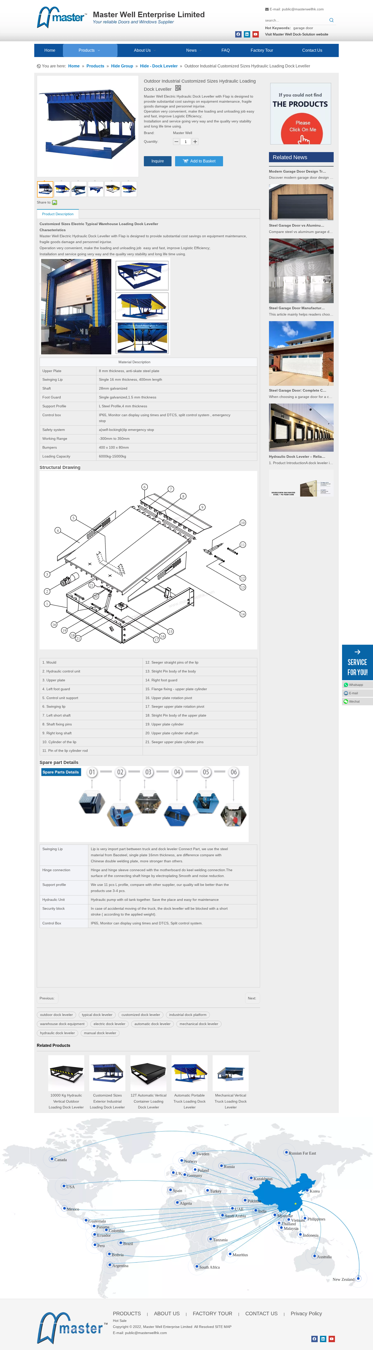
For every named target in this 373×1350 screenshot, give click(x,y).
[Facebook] (238, 34)
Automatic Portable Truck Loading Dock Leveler (190, 1101)
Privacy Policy (306, 1313)
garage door (303, 28)
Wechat (354, 701)
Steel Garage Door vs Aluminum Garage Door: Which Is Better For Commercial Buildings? (297, 210)
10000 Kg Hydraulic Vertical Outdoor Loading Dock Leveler (66, 1101)
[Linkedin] (247, 34)
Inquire (157, 161)
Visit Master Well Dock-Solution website (296, 34)
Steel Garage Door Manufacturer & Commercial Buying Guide (297, 292)
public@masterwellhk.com (303, 9)
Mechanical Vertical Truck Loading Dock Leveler (231, 1101)
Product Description (58, 214)
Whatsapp (356, 685)
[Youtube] (255, 34)
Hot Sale (120, 1321)
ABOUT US (167, 1313)
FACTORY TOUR (212, 1313)
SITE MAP (223, 1327)
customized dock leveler (141, 1015)
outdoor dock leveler (56, 1015)
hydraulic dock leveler (57, 1033)
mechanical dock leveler (199, 1024)
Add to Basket (202, 161)
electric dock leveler (109, 1024)
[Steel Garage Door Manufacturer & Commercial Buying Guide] (301, 286)
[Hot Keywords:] (331, 20)
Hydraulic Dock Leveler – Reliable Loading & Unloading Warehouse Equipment (297, 441)
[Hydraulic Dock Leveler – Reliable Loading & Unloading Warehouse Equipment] (301, 435)
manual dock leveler (100, 1033)
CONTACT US (261, 1313)
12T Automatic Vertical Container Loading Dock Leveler (148, 1101)
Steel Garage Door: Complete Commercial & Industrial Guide (297, 375)
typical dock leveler (97, 1015)
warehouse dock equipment (62, 1024)
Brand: (149, 133)
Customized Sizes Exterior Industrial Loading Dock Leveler (107, 1101)
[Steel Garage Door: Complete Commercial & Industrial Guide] (301, 369)
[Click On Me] (300, 113)
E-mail (353, 693)
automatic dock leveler (152, 1024)
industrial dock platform (188, 1015)
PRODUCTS (127, 1313)
